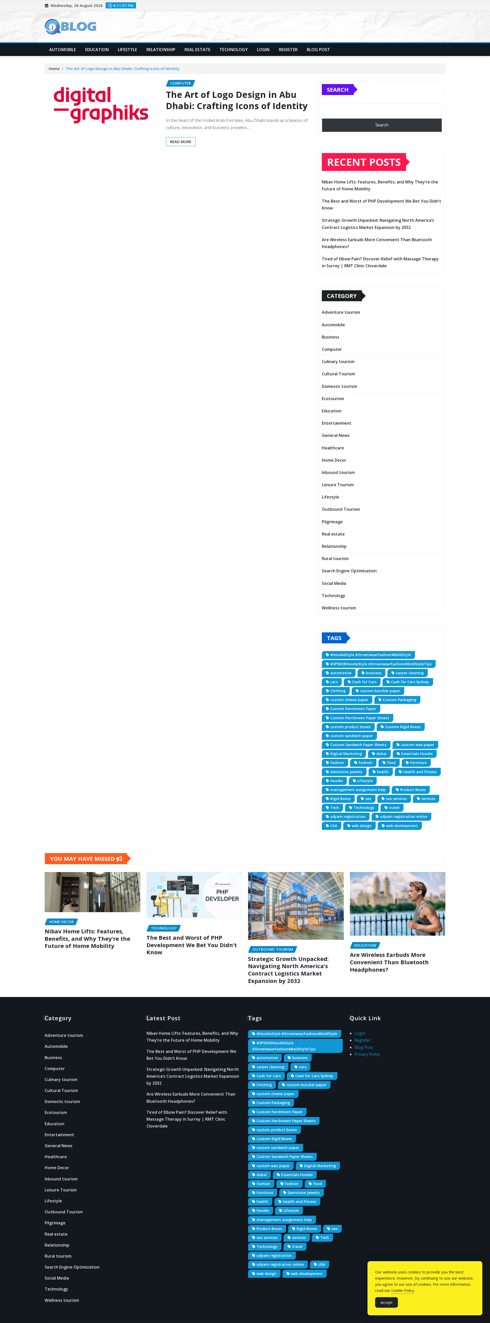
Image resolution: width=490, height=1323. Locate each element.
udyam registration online (403, 816)
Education (97, 49)
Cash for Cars (364, 681)
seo (368, 798)
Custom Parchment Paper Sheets (359, 717)
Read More (180, 141)
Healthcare (333, 448)
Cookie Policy (402, 1290)
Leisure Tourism (338, 485)
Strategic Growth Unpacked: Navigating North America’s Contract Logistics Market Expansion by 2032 (288, 969)
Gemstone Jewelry (346, 771)
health (383, 771)
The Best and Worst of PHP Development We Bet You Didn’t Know (191, 945)
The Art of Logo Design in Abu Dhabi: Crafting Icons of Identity (122, 68)
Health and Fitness (420, 771)
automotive (340, 672)
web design (362, 825)
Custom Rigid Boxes (403, 726)
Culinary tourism (338, 361)
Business (330, 337)
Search (338, 89)
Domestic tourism (339, 386)
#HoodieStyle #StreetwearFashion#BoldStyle (370, 654)
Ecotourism (333, 398)
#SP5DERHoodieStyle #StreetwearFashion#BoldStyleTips (381, 663)
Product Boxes (413, 789)
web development (402, 825)
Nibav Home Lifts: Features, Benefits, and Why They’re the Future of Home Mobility (87, 938)
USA (333, 825)
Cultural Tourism (338, 374)
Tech (334, 807)
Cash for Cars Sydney (410, 681)
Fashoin (365, 762)
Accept (387, 1302)
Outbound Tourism (341, 509)
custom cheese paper (349, 699)
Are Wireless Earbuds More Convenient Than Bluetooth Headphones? (389, 962)
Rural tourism (335, 558)
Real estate (197, 49)
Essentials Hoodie (417, 753)
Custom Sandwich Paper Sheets (358, 744)
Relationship (161, 49)
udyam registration (347, 816)
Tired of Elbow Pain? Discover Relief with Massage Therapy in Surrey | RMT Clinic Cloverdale (186, 1119)
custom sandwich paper (351, 735)
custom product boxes (350, 726)
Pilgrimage (332, 522)
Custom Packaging (399, 699)
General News (336, 435)
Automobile (62, 49)
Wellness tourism (339, 608)
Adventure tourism (341, 312)
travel (394, 807)
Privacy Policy (367, 1054)
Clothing (338, 690)
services (428, 798)
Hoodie (336, 780)
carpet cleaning (410, 672)
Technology (233, 49)
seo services (396, 798)
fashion (337, 762)
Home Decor (334, 460)
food (391, 762)
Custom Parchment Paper (353, 708)
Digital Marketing (346, 753)
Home (54, 68)
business (373, 672)
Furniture (418, 762)
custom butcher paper (380, 690)
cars (334, 681)
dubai (381, 753)
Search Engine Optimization (349, 571)
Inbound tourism (338, 472)
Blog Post (318, 49)
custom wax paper (417, 744)
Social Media (334, 583)
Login (263, 49)
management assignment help (358, 789)
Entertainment (336, 423)
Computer (332, 349)
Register (288, 49)
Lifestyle (127, 49)
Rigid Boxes (340, 798)
